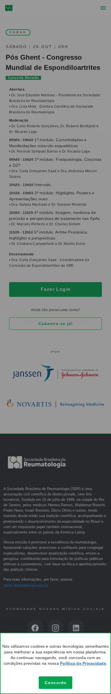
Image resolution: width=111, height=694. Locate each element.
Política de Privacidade (83, 663)
